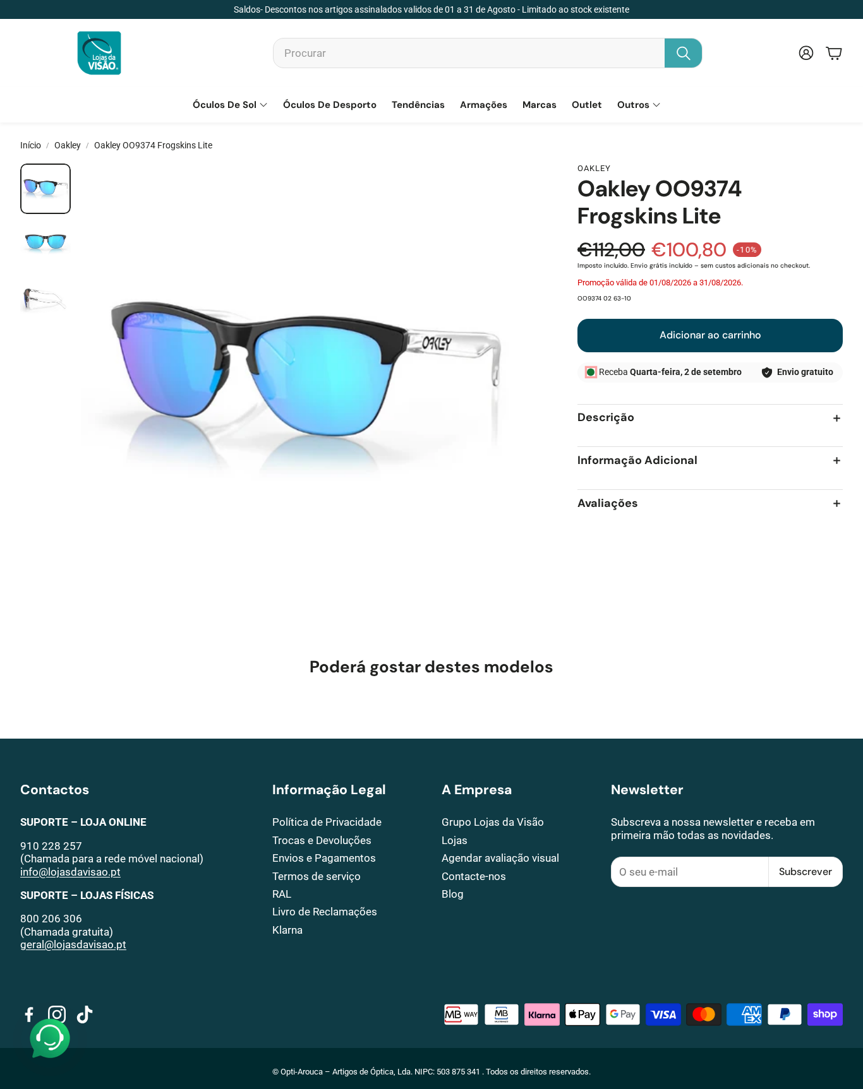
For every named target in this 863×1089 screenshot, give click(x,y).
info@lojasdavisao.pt (70, 872)
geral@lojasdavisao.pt (73, 944)
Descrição (605, 418)
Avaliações (607, 503)
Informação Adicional (637, 460)
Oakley (67, 145)
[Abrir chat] (49, 1039)
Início (30, 145)
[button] (488, 53)
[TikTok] (85, 1014)
